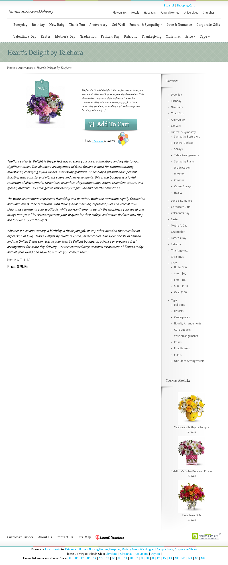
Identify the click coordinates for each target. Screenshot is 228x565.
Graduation (88, 36)
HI (131, 558)
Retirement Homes (76, 549)
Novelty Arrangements (187, 323)
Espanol (169, 5)
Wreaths (179, 174)
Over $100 (180, 292)
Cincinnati (126, 553)
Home (11, 67)
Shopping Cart (186, 5)
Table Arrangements (186, 155)
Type (205, 36)
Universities (191, 12)
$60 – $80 (180, 279)
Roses (177, 342)
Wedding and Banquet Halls (156, 549)
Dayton (155, 553)
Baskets (178, 311)
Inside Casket (182, 167)
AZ (82, 558)
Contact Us (65, 537)
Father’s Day (110, 36)
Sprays (178, 149)
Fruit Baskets (182, 348)
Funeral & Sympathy (145, 24)
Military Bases (130, 549)
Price (190, 36)
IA (153, 558)
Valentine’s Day (24, 36)
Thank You (77, 24)
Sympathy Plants (184, 161)
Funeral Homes (170, 12)
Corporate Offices (186, 549)
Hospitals (150, 12)
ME (177, 558)
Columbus (141, 553)
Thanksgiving (151, 36)
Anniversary (98, 24)
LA (170, 558)
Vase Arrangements (186, 336)
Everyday (20, 24)
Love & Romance (179, 24)
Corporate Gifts (208, 24)
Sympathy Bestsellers (187, 136)
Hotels (135, 12)
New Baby (57, 24)
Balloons (179, 304)
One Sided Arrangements (189, 360)
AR (88, 558)
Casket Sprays (182, 186)
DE (113, 558)
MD (183, 558)
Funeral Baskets (183, 142)
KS (158, 558)
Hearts (178, 192)
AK (76, 558)
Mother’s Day (65, 36)
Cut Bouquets (182, 329)
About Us (45, 537)
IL (142, 558)
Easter (46, 36)
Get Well (118, 24)
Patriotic (130, 36)
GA (125, 558)
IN (147, 558)
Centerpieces (182, 317)
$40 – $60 (180, 273)
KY (164, 558)
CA (94, 558)
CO (101, 558)
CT (107, 558)
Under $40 (180, 267)
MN (203, 558)
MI (196, 558)
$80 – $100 (181, 286)
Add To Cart (113, 124)
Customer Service (20, 537)
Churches (208, 12)
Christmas (173, 36)
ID (137, 558)
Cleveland (111, 553)
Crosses (179, 180)
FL (119, 558)
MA (190, 558)
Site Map (84, 537)
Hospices (114, 549)
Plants (178, 354)
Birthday (38, 24)
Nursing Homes (98, 549)
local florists (53, 549)
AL (70, 558)
